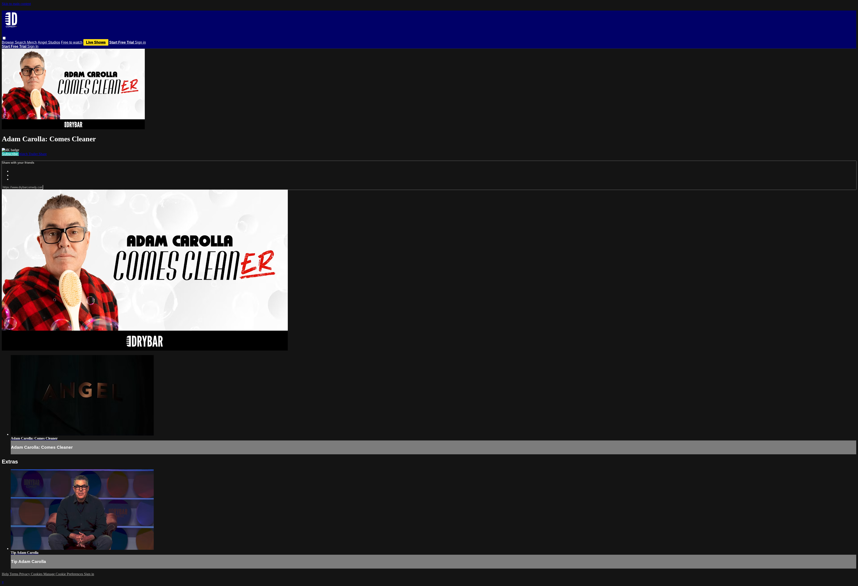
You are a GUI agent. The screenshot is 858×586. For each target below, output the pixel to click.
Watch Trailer (29, 154)
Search (21, 42)
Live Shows (96, 42)
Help (6, 574)
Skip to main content (16, 4)
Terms (14, 574)
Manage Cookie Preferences (63, 574)
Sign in (140, 42)
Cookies (37, 574)
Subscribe (10, 154)
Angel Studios (49, 42)
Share (43, 154)
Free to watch (71, 42)
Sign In (32, 46)
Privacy (25, 574)
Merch (32, 42)
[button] (4, 38)
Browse (8, 42)
